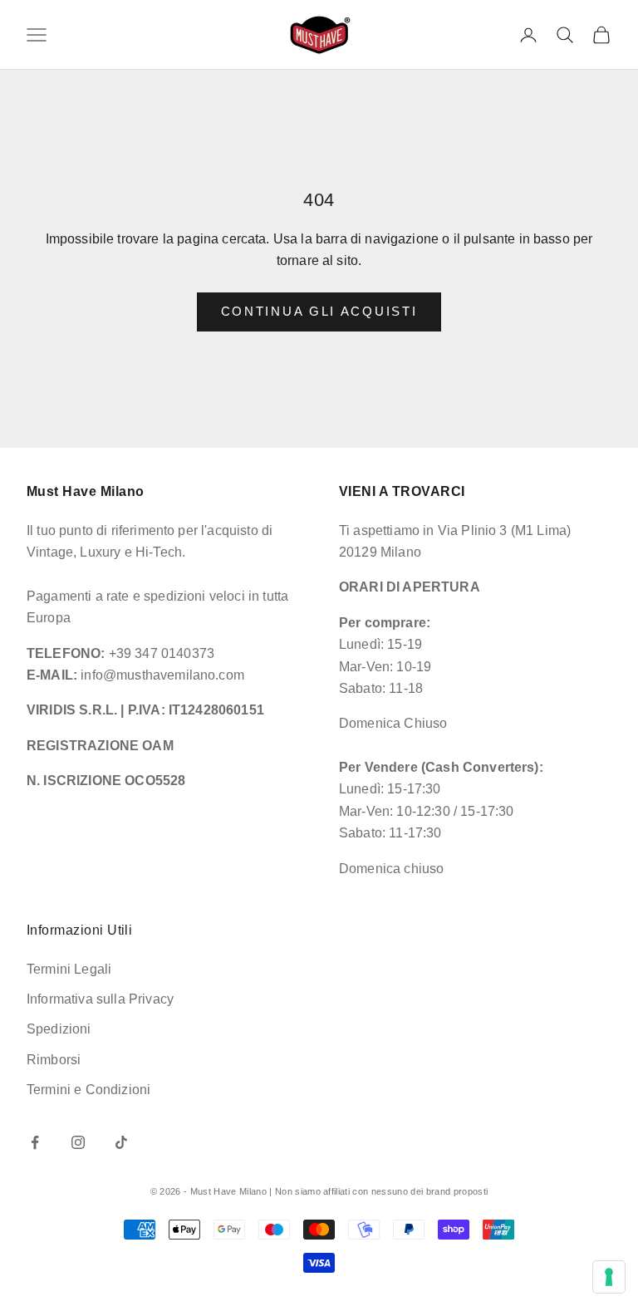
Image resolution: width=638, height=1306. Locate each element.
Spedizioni (59, 1029)
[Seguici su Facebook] (35, 1142)
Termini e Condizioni (88, 1090)
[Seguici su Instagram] (78, 1142)
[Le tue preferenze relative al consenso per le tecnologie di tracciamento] (609, 1277)
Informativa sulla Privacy (100, 999)
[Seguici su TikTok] (121, 1142)
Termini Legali (69, 969)
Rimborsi (54, 1060)
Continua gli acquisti (319, 311)
